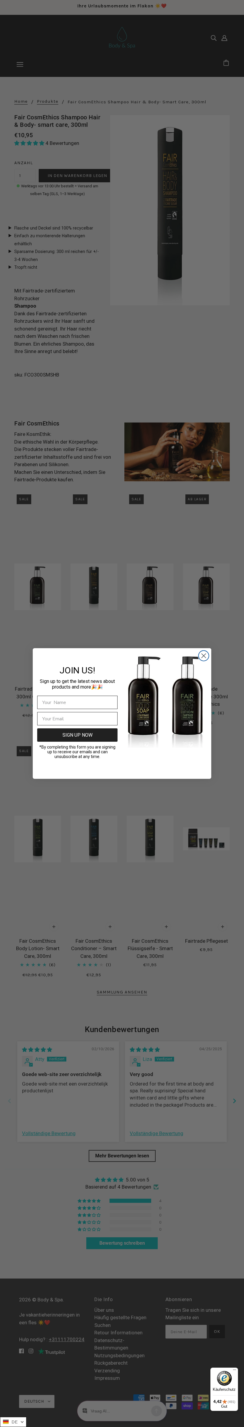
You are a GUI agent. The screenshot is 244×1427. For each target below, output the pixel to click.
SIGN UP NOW (77, 735)
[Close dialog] (203, 656)
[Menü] (234, 1371)
